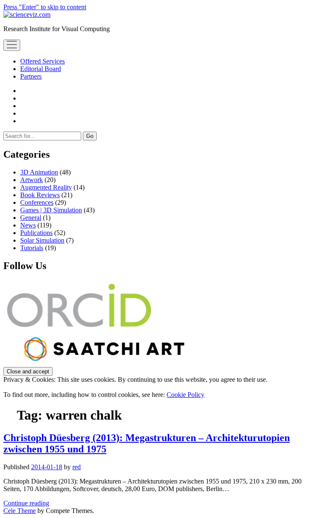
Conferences (36, 202)
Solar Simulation (42, 240)
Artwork (31, 179)
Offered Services (42, 61)
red (76, 466)
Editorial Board (40, 68)
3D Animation (39, 172)
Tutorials (31, 247)
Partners (31, 76)
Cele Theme (19, 510)
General (30, 217)
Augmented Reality (46, 187)
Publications (36, 232)
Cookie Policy (185, 394)
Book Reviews (40, 194)
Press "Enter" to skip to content (44, 7)
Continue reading (26, 503)
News (28, 225)
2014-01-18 (46, 466)
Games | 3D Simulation (51, 210)
